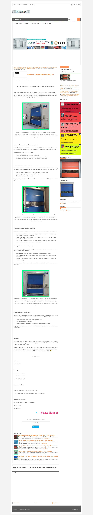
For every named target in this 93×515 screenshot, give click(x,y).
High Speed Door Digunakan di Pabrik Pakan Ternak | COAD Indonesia (35, 440)
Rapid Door (29, 79)
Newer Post (15, 502)
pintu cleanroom (55, 78)
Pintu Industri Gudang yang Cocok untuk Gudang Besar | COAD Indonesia (36, 435)
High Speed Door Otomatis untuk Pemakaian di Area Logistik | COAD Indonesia (37, 446)
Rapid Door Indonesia (36, 79)
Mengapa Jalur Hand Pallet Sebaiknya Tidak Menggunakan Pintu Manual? (71, 115)
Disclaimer (32, 4)
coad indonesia (32, 78)
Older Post (55, 502)
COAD (28, 78)
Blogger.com (77, 509)
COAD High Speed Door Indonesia (24, 509)
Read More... (46, 438)
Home (36, 502)
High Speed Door (38, 78)
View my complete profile (65, 210)
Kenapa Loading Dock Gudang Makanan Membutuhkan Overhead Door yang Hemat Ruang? (69, 87)
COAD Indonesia (17, 19)
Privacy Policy (25, 4)
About (14, 4)
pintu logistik (16, 79)
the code (62, 203)
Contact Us (19, 4)
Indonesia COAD (65, 208)
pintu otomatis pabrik (23, 79)
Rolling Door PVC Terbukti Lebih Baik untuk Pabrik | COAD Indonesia (35, 451)
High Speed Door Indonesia (47, 78)
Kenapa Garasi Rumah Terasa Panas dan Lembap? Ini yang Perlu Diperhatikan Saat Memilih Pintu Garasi (69, 91)
